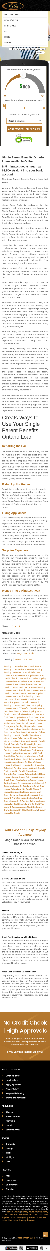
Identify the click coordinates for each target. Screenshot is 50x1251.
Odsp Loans (23, 738)
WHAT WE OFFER (11, 14)
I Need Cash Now (30, 729)
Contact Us (11, 1180)
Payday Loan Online (13, 666)
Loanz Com (39, 714)
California (10, 1144)
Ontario (9, 1125)
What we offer (12, 1075)
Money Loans (10, 738)
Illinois (8, 1152)
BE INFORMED (10, 25)
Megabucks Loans (33, 726)
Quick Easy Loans (25, 714)
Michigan (10, 1157)
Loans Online (27, 798)
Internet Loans (18, 777)
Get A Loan (16, 759)
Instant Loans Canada (30, 684)
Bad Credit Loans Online (22, 765)
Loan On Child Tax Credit (25, 810)
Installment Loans (26, 681)
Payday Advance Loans (33, 801)
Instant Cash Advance (15, 807)
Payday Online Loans (14, 672)
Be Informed (11, 1184)
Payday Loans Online (14, 669)
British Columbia (13, 1116)
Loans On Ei (15, 801)
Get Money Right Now (30, 744)
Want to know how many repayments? (24, 100)
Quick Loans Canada (14, 687)
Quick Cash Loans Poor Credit (24, 731)
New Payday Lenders (21, 756)
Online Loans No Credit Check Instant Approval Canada (23, 701)
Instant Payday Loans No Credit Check (25, 768)
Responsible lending (15, 1093)
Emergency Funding (13, 726)
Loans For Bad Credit (14, 804)
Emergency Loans (26, 1217)
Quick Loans (36, 723)
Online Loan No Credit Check (25, 789)
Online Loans (25, 750)
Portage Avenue (12, 747)
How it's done (12, 1080)
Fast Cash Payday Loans (16, 717)
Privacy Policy (12, 1089)
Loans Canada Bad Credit (17, 720)
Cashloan (24, 792)
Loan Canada (10, 762)
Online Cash (31, 774)
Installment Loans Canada (32, 690)
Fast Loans (9, 771)
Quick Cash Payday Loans (16, 780)
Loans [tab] (18, 659)
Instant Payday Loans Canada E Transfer (23, 707)
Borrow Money (13, 1211)
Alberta (9, 1112)
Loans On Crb (19, 786)
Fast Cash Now (36, 717)
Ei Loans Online (21, 711)
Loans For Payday (33, 669)
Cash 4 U (15, 741)
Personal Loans (28, 747)
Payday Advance (29, 1211)
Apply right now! (13, 1084)
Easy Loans (18, 774)
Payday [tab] (8, 659)
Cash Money (36, 708)
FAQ (6, 31)
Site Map (10, 1189)
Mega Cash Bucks (25, 653)
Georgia (9, 1148)
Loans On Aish (25, 762)
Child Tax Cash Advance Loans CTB (25, 1214)
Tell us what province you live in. (24, 114)
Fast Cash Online (12, 729)
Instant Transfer (12, 798)
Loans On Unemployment (23, 783)
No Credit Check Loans (30, 735)
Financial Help (22, 723)
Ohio (8, 1161)
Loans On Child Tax (34, 804)
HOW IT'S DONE (11, 20)
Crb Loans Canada (35, 777)
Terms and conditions (16, 1097)
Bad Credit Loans (32, 666)
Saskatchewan (13, 1129)
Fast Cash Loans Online (30, 795)
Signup (7, 42)
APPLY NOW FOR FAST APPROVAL (24, 128)
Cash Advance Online (33, 759)
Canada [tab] (28, 659)
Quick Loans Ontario (14, 693)
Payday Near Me (19, 753)
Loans (30, 786)
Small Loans (10, 714)
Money (33, 738)
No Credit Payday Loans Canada (21, 704)
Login (7, 37)
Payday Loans (35, 711)
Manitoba (10, 1121)
